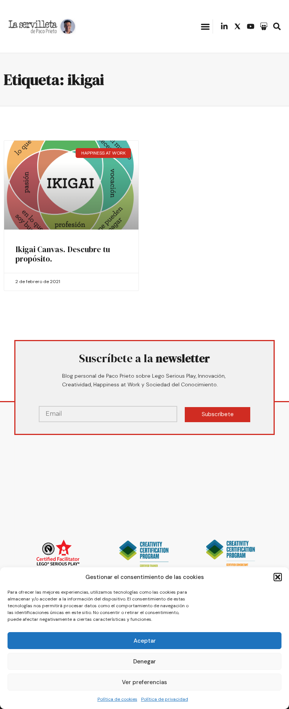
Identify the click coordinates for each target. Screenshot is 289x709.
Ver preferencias (144, 682)
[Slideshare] (264, 26)
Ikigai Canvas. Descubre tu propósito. (62, 254)
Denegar (144, 661)
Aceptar (145, 641)
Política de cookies (117, 699)
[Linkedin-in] (224, 26)
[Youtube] (250, 26)
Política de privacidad (164, 699)
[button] (277, 577)
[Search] (277, 26)
